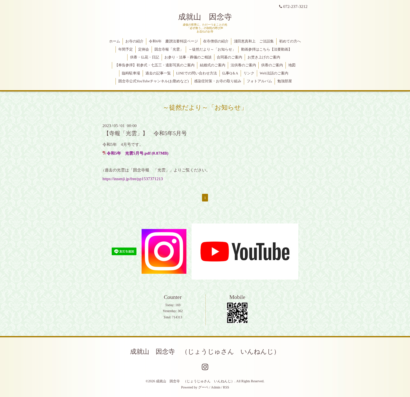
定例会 (143, 49)
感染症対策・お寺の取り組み (217, 81)
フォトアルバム (259, 81)
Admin (215, 387)
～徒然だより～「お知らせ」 (212, 49)
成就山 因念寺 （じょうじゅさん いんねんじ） (205, 351)
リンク (248, 73)
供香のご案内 (272, 65)
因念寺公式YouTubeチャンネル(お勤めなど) (153, 81)
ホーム (114, 41)
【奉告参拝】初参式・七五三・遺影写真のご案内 (155, 65)
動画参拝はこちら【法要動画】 (266, 49)
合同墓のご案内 (229, 57)
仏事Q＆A (230, 73)
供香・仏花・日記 (144, 57)
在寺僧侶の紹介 (215, 41)
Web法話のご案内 (274, 73)
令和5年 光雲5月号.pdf (129, 153)
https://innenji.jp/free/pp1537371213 (132, 179)
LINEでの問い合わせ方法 (196, 73)
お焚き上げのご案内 (263, 57)
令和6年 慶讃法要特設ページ (173, 41)
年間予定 (125, 49)
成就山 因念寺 (205, 17)
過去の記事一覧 (158, 73)
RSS (226, 387)
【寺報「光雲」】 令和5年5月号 (145, 133)
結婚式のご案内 (212, 65)
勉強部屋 (284, 81)
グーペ (203, 387)
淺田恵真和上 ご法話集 (254, 41)
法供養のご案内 (243, 65)
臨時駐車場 (131, 73)
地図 (292, 65)
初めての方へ (290, 41)
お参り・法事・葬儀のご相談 (188, 57)
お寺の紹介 (134, 41)
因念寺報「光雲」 (168, 49)
